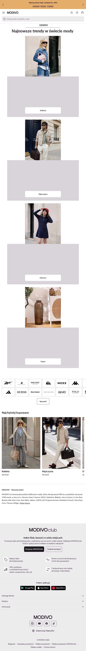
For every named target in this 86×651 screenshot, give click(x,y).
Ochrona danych (49, 647)
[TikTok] (53, 623)
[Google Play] (27, 588)
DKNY (43, 497)
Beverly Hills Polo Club (11, 500)
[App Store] (43, 588)
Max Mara (78, 500)
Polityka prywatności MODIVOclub (64, 644)
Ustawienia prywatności (25, 644)
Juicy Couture (66, 497)
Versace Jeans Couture (31, 497)
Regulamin (11, 644)
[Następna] (83, 4)
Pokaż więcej (25, 503)
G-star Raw (77, 497)
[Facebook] (46, 623)
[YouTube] (39, 623)
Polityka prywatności (43, 644)
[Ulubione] (77, 12)
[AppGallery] (58, 588)
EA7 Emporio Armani (50, 500)
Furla (4, 503)
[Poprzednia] (3, 4)
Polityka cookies (36, 647)
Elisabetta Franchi (67, 500)
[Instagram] (32, 623)
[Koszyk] (82, 12)
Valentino (50, 497)
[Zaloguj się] (71, 12)
